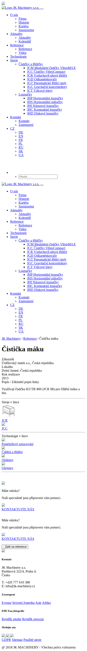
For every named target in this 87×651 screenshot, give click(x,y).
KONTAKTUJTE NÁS (18, 509)
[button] (31, 64)
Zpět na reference (15, 546)
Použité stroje (32, 640)
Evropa (6, 602)
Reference (30, 338)
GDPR (6, 640)
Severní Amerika (23, 602)
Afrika (46, 602)
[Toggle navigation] (42, 8)
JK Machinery (11, 338)
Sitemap (17, 640)
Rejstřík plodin (11, 619)
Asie (38, 602)
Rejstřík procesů (33, 619)
